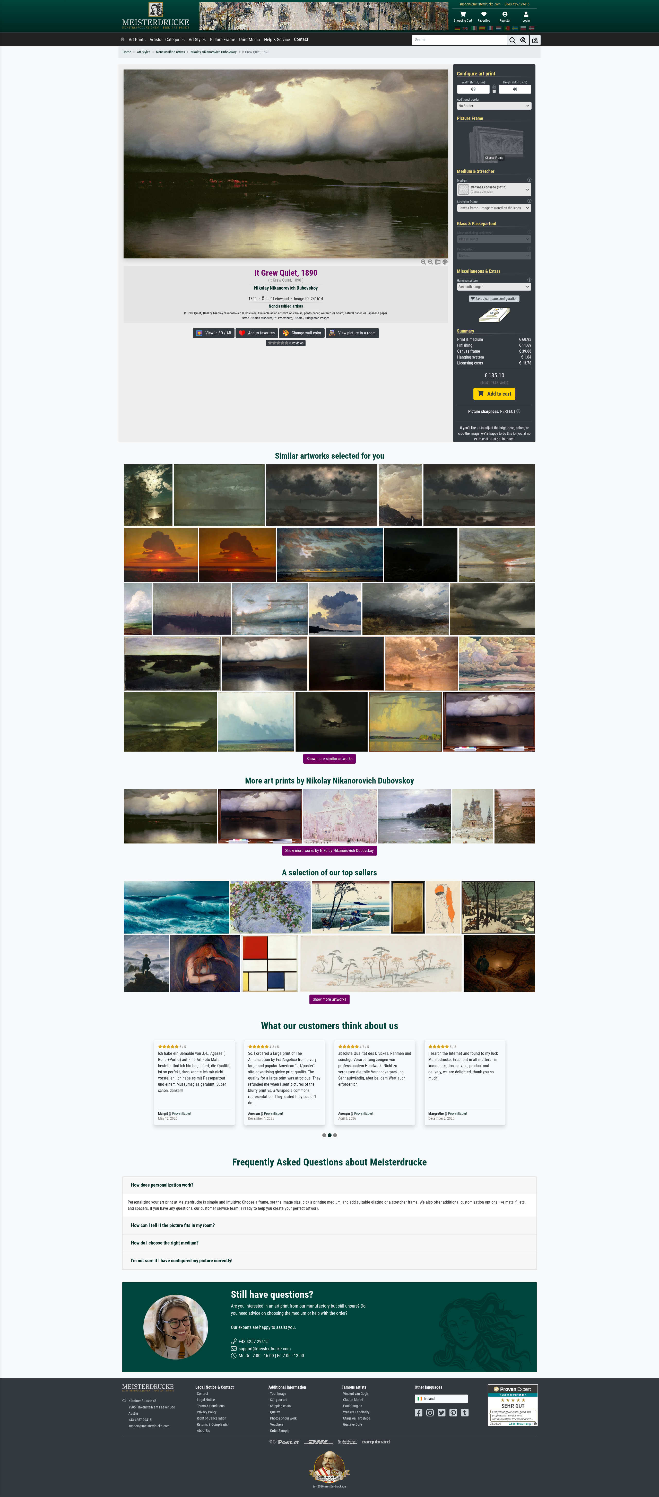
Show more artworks (329, 999)
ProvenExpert (181, 1113)
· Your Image (277, 1393)
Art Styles (197, 39)
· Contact (201, 1393)
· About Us (202, 1431)
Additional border (468, 99)
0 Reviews (296, 343)
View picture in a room (355, 332)
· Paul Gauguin (352, 1406)
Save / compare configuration (496, 299)
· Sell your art (277, 1400)
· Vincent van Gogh (355, 1393)
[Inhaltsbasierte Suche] (523, 40)
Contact (301, 39)
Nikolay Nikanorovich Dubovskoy (213, 52)
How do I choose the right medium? (165, 1243)
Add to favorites (260, 332)
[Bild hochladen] (535, 40)
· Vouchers (275, 1424)
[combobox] (494, 106)
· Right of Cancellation (210, 1418)
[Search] (512, 40)
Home (127, 52)
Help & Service (277, 39)
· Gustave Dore (352, 1424)
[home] (122, 40)
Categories (175, 39)
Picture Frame (222, 39)
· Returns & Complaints (211, 1424)
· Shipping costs (279, 1406)
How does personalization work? (162, 1185)
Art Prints (137, 39)
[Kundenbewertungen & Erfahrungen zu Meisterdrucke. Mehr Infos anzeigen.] (513, 1405)
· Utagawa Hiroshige (356, 1418)
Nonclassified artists (170, 52)
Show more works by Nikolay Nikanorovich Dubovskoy (329, 850)
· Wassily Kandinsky (355, 1412)
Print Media (249, 39)
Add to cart (497, 394)
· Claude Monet (352, 1400)
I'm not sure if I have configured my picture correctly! (181, 1261)
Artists (155, 39)
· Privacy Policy (205, 1412)
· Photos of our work (282, 1418)
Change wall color (305, 332)
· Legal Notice (205, 1400)
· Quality (274, 1412)
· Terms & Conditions (209, 1406)
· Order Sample (278, 1431)
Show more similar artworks (329, 758)
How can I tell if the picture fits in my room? (173, 1225)
